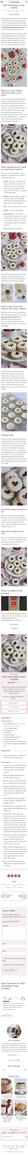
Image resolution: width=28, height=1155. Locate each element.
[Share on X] (12, 875)
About (17, 1145)
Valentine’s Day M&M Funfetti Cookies (22, 897)
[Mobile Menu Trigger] (2, 2)
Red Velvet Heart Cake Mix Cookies (13, 27)
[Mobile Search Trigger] (26, 2)
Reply (9, 999)
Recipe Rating (6, 921)
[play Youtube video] (14, 603)
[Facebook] (14, 1060)
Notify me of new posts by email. (13, 965)
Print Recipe (15, 703)
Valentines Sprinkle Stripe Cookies (6, 896)
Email (4, 951)
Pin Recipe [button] (14, 707)
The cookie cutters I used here (9, 317)
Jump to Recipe (14, 14)
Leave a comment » (18, 887)
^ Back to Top (6, 1145)
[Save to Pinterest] (15, 875)
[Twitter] (16, 1060)
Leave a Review (14, 711)
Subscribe (25, 1137)
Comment (5, 926)
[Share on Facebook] (8, 875)
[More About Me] (14, 1031)
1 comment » (16, 11)
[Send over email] (19, 875)
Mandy (8, 10)
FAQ (4, 1147)
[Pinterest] (12, 1060)
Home (12, 1145)
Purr (23, 1151)
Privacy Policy (10, 1147)
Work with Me (13, 1149)
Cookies (14, 881)
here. (6, 326)
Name (4, 944)
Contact (22, 1145)
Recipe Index (20, 1147)
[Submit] (25, 1070)
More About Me (14, 1055)
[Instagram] (9, 1060)
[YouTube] (18, 1060)
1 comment (7, 887)
